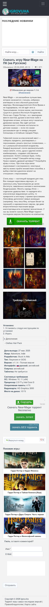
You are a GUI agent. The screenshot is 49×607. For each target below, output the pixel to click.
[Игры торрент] (19, 11)
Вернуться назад (15, 440)
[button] (42, 440)
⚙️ (32, 51)
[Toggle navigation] (43, 3)
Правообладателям (14, 604)
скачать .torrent (24, 417)
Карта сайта (30, 604)
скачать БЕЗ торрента (24, 427)
